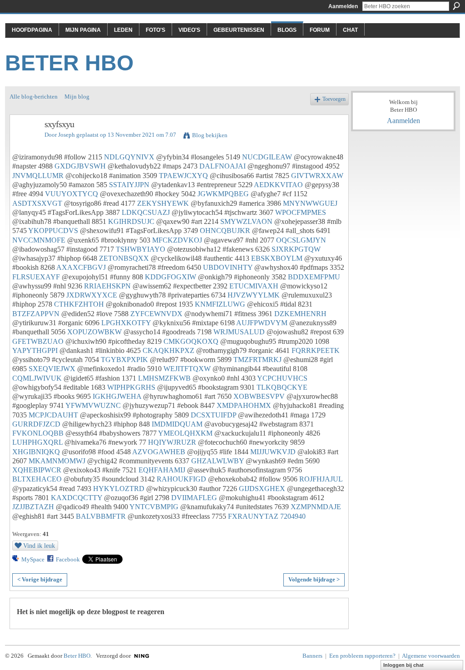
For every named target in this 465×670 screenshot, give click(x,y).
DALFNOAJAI (222, 166)
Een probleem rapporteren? (362, 655)
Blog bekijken (210, 135)
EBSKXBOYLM (276, 258)
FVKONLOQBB (38, 433)
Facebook (68, 559)
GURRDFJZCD (36, 424)
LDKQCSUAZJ (146, 212)
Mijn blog (76, 96)
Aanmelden (343, 6)
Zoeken (456, 6)
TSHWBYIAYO (140, 249)
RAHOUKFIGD (181, 479)
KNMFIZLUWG (220, 304)
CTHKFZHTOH (79, 304)
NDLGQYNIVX (129, 157)
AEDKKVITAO (278, 185)
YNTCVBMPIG (153, 507)
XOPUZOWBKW (94, 332)
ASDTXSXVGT (37, 203)
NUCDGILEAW (267, 157)
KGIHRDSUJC (131, 221)
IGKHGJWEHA (117, 396)
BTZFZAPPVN (35, 314)
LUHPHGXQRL (37, 442)
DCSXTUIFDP (213, 415)
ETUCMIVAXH (253, 286)
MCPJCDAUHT (53, 415)
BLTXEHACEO (37, 479)
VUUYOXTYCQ (71, 194)
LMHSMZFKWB (164, 378)
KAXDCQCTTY (76, 497)
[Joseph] (24, 143)
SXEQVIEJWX (52, 368)
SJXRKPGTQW (296, 249)
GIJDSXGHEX (262, 488)
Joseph (66, 134)
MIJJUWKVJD (273, 452)
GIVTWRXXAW (317, 175)
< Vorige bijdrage (39, 579)
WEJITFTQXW (187, 368)
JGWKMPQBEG (223, 194)
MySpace (33, 559)
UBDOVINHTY (227, 267)
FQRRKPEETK (316, 350)
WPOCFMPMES (300, 212)
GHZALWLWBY (217, 461)
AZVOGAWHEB (158, 452)
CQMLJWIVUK (37, 378)
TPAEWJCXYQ (183, 175)
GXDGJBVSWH (80, 166)
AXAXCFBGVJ (81, 267)
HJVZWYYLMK (254, 295)
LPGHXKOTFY (126, 323)
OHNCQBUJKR (225, 230)
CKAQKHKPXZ (168, 350)
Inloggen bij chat (403, 665)
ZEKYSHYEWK (163, 203)
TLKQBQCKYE (282, 387)
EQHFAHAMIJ (162, 470)
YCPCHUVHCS (282, 378)
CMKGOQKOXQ (190, 341)
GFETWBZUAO (38, 341)
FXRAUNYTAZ (253, 516)
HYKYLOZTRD (118, 488)
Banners (312, 655)
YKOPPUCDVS (53, 230)
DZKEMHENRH (300, 314)
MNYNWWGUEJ (310, 203)
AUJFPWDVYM (261, 323)
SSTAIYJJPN (129, 185)
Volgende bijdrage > (314, 579)
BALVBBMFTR (101, 516)
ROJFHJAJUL (320, 479)
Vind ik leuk (39, 545)
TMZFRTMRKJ (257, 359)
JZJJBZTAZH (33, 507)
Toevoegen (334, 99)
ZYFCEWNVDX (156, 314)
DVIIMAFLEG (194, 497)
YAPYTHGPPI (35, 350)
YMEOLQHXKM (185, 433)
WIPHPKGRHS (131, 387)
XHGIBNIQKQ (36, 452)
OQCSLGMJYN (301, 240)
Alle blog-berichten (34, 96)
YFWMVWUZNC (93, 405)
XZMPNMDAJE (316, 507)
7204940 (293, 516)
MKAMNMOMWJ (57, 461)
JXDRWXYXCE (91, 295)
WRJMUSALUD (239, 332)
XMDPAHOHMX (244, 405)
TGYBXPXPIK (124, 359)
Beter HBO (69, 63)
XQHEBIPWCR (36, 470)
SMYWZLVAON (246, 221)
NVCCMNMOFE (38, 240)
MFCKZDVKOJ (177, 240)
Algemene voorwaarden (431, 655)
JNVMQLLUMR (38, 175)
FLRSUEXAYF (36, 277)
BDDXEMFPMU (314, 277)
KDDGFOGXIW (170, 277)
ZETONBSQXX (124, 258)
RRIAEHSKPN (107, 286)
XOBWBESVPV (259, 396)
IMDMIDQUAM (177, 424)
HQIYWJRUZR (172, 442)
